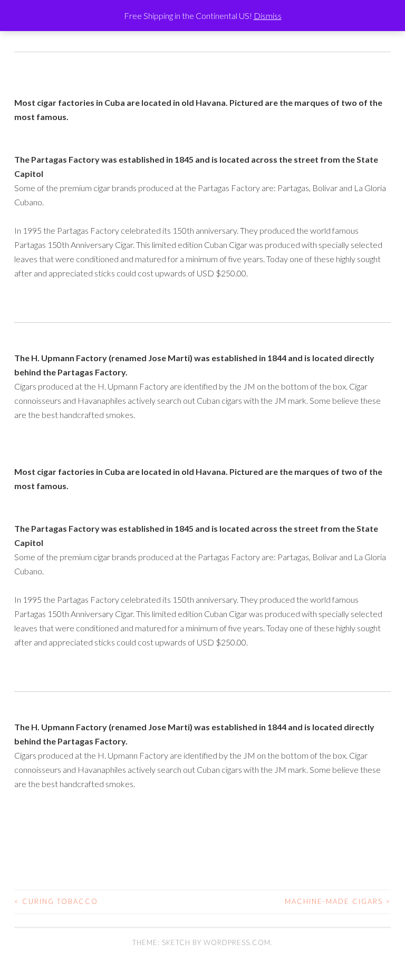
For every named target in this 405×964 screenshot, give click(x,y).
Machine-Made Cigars (338, 901)
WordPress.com (237, 942)
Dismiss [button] (268, 16)
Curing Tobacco (56, 901)
